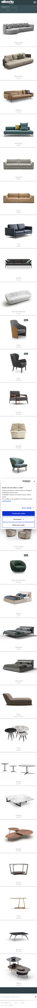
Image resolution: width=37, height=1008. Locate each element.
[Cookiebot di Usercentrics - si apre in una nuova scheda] (22, 481)
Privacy (16, 1002)
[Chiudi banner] (34, 481)
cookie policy (6, 501)
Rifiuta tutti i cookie (18, 525)
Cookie (22, 1002)
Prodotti (5, 7)
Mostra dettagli (27, 508)
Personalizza (17, 519)
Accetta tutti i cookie (18, 513)
